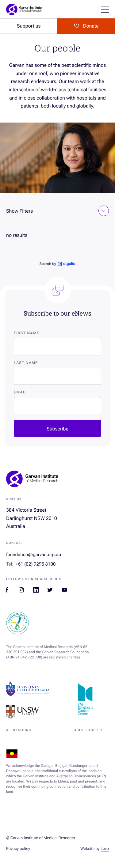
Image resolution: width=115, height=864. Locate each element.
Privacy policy (18, 849)
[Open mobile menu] (105, 9)
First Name (26, 333)
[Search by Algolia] (57, 264)
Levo (105, 849)
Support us (28, 26)
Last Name (26, 363)
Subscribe (57, 429)
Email (20, 392)
